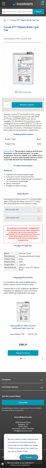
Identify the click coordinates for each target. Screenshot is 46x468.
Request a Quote (27, 105)
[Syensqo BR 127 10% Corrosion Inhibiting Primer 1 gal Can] (23, 311)
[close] (2, 464)
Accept (29, 457)
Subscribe (23, 402)
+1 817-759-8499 (27, 429)
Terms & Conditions (35, 408)
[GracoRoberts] (22, 3)
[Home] (5, 20)
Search (38, 11)
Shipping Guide (27, 284)
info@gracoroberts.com (23, 431)
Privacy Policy (19, 410)
